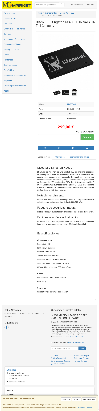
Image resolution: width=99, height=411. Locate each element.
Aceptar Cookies (89, 399)
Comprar (87, 137)
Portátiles (8, 24)
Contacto (54, 356)
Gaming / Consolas (11, 49)
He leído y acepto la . (68, 342)
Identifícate (78, 4)
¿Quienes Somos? (58, 364)
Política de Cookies (84, 408)
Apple (6, 91)
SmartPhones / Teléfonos (14, 29)
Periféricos (8, 60)
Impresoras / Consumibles (14, 39)
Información (60, 157)
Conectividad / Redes (12, 44)
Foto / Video (9, 70)
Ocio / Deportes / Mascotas (15, 86)
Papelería (8, 80)
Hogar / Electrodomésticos (15, 75)
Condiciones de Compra (60, 361)
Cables (7, 55)
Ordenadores (9, 13)
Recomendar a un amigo (79, 157)
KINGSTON (71, 104)
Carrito (92, 4)
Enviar (82, 348)
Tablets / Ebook (10, 65)
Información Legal (81, 356)
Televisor (7, 34)
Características (44, 157)
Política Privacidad (58, 358)
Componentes (10, 18)
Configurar (66, 399)
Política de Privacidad (76, 337)
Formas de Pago (80, 361)
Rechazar (76, 399)
